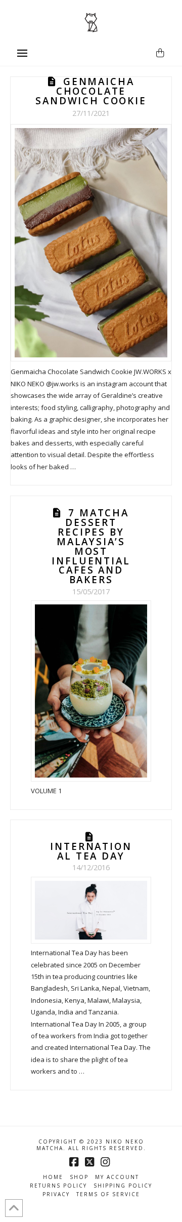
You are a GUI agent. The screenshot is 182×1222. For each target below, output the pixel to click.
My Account (117, 1177)
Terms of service (108, 1194)
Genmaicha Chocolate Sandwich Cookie (90, 91)
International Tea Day (90, 851)
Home (53, 1177)
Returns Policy (58, 1186)
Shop (79, 1177)
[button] (22, 53)
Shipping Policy (123, 1186)
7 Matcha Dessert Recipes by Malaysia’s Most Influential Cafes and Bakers (91, 546)
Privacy (56, 1194)
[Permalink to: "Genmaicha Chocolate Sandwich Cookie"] (91, 242)
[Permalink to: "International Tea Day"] (91, 910)
